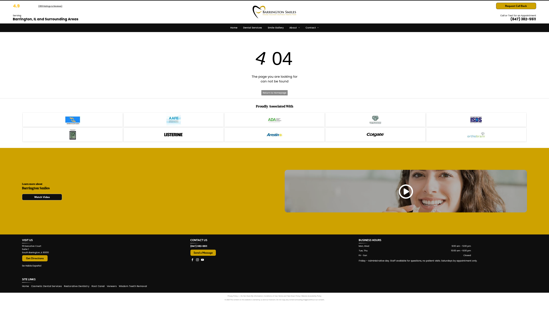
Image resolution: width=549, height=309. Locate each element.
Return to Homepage (274, 92)
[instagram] (197, 260)
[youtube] (202, 260)
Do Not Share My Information (252, 296)
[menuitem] (233, 27)
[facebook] (192, 260)
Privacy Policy (233, 296)
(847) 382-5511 (523, 19)
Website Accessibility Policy (311, 296)
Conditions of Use (270, 296)
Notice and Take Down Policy (289, 296)
